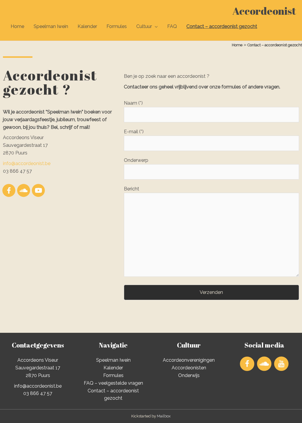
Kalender (87, 26)
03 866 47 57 (37, 393)
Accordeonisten (189, 368)
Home (17, 26)
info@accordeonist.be (26, 163)
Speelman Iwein (51, 26)
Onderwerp (136, 160)
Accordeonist (264, 11)
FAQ (172, 26)
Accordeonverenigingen (189, 360)
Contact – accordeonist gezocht (221, 26)
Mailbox (164, 416)
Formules (116, 26)
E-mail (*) (134, 131)
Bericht (131, 189)
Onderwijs (189, 375)
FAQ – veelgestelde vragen (113, 383)
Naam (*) (133, 103)
